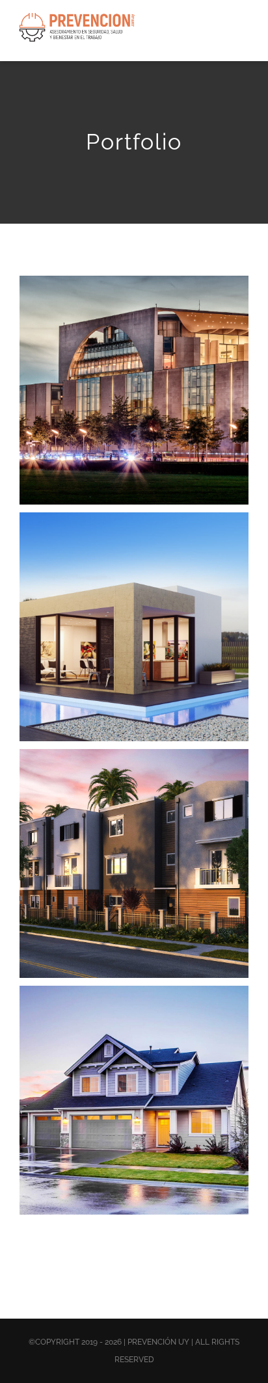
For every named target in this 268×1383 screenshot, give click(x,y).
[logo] (78, 17)
